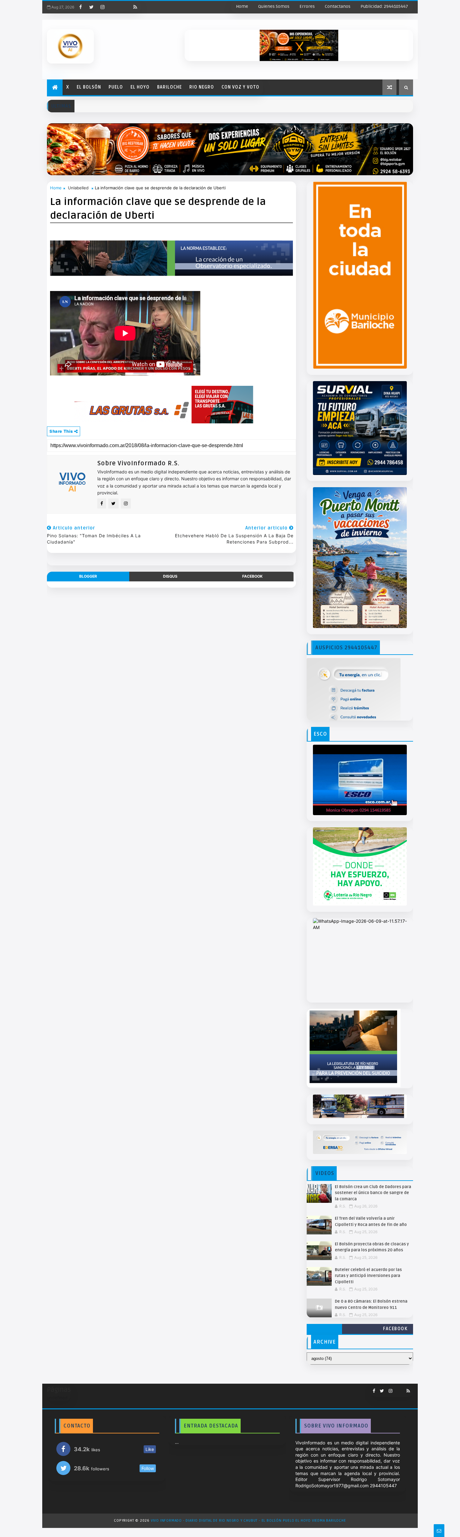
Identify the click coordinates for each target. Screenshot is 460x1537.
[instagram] (102, 7)
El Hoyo (140, 87)
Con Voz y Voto (240, 87)
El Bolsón (89, 87)
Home (242, 6)
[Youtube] (113, 7)
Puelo (116, 87)
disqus (170, 576)
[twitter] (91, 7)
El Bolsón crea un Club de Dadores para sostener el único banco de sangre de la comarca (373, 1193)
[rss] (135, 7)
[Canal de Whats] (397, 1388)
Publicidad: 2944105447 (384, 6)
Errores (307, 6)
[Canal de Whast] (124, 7)
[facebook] (80, 7)
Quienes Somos (273, 6)
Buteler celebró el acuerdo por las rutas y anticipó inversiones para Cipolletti (368, 1275)
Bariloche (169, 87)
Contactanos (337, 6)
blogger (88, 576)
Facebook (395, 1328)
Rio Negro (201, 87)
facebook (252, 576)
